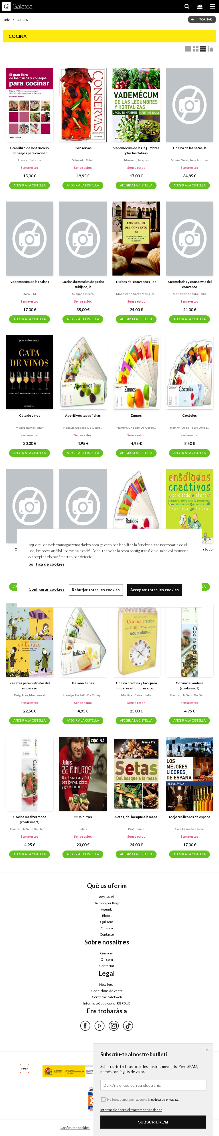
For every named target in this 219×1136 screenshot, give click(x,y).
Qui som (106, 922)
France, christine (29, 160)
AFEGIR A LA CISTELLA (29, 185)
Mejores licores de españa (189, 817)
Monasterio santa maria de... (136, 293)
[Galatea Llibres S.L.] (17, 7)
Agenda (107, 909)
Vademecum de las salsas (29, 282)
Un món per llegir (107, 903)
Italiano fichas (83, 683)
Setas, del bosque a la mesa (136, 817)
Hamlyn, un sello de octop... (82, 427)
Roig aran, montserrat (29, 695)
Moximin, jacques (136, 160)
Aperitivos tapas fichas (83, 415)
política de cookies (46, 564)
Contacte (107, 934)
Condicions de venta (106, 991)
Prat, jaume (136, 829)
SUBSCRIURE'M (153, 1122)
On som (107, 928)
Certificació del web (107, 997)
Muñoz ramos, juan (29, 427)
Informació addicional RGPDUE (106, 1003)
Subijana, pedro (83, 293)
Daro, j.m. (29, 293)
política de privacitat (165, 1099)
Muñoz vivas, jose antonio (189, 160)
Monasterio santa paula (189, 293)
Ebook (106, 915)
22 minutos (83, 817)
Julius (83, 829)
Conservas (83, 148)
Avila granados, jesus (189, 829)
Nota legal (106, 984)
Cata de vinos (29, 415)
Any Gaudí (107, 897)
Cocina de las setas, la (189, 148)
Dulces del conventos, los (136, 282)
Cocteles (189, 415)
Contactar (106, 966)
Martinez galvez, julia (136, 695)
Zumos (136, 415)
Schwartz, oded (83, 160)
